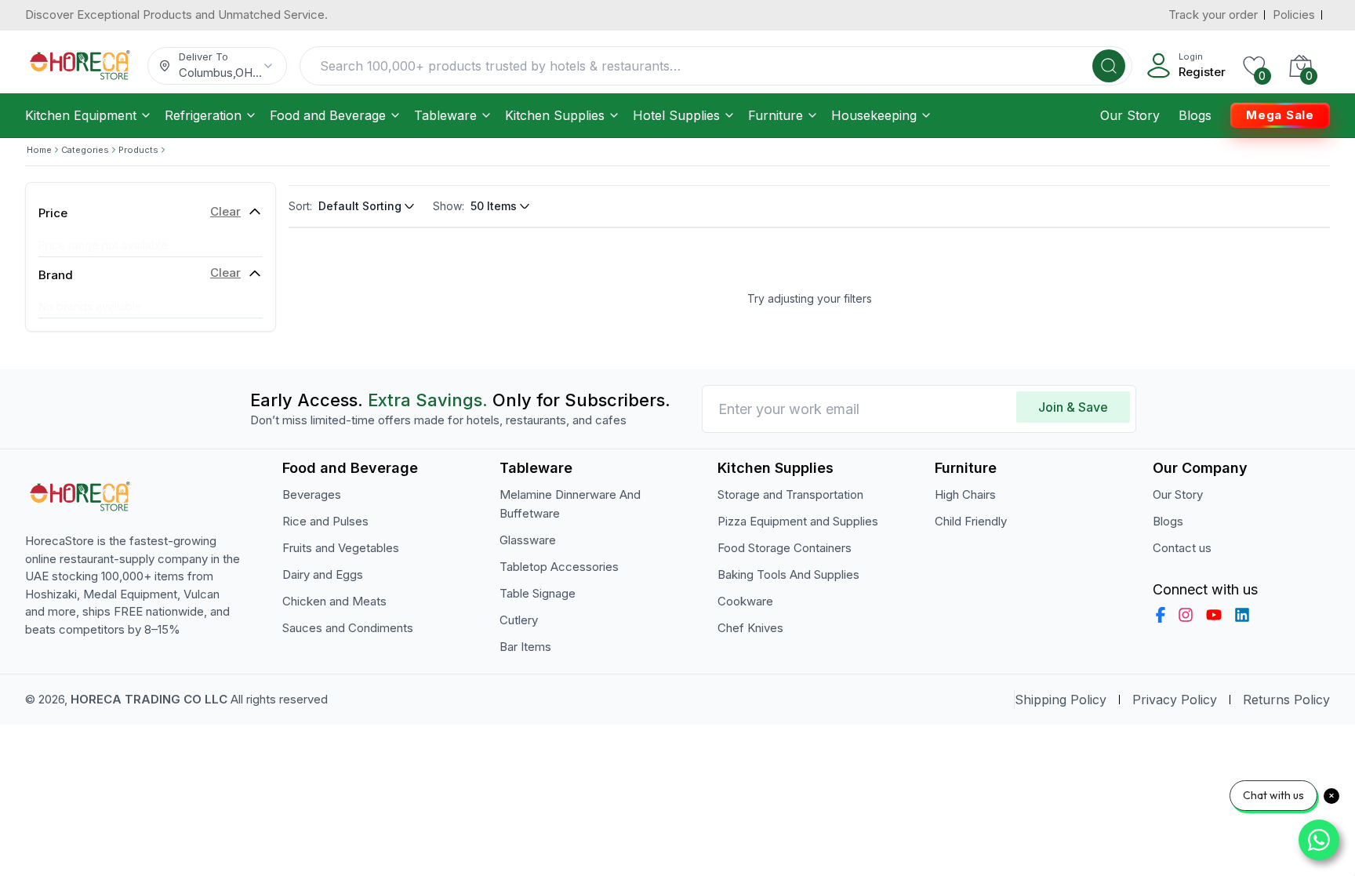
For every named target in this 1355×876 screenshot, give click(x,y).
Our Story (1130, 115)
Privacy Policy (1174, 699)
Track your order (1213, 14)
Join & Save (1073, 407)
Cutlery (518, 619)
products (138, 149)
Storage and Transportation (790, 494)
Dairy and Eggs (322, 574)
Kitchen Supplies (555, 115)
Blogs (1195, 115)
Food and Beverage (328, 115)
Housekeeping (874, 115)
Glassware (527, 540)
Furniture (775, 115)
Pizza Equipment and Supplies (797, 521)
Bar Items (525, 646)
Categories (85, 149)
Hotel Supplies (676, 115)
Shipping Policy (1060, 699)
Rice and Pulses (325, 521)
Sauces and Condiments (347, 627)
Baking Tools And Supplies (788, 574)
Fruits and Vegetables (340, 547)
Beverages (311, 494)
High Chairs (965, 494)
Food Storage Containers (784, 547)
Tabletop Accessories (559, 566)
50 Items (493, 206)
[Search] (1108, 65)
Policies (1294, 14)
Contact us (1182, 547)
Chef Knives (750, 627)
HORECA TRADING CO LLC (149, 699)
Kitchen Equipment (80, 115)
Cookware (745, 601)
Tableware (445, 115)
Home (39, 149)
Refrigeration (203, 115)
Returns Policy (1286, 699)
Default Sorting (359, 206)
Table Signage (537, 593)
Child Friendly (971, 521)
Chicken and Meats (334, 601)
